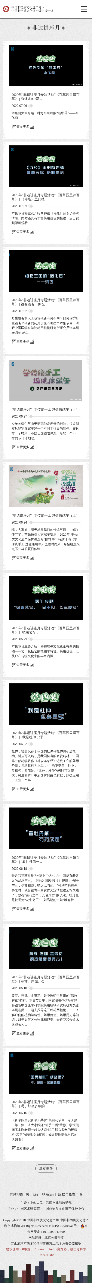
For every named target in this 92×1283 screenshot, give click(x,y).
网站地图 (17, 1194)
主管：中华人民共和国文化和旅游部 (46, 1203)
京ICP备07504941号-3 (64, 1226)
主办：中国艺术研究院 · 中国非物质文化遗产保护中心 (46, 1208)
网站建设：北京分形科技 (46, 1237)
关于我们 (33, 1194)
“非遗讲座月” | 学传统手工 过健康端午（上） (45, 515)
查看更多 (22, 126)
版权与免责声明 (70, 1194)
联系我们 (49, 1194)
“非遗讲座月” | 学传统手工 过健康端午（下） (45, 409)
